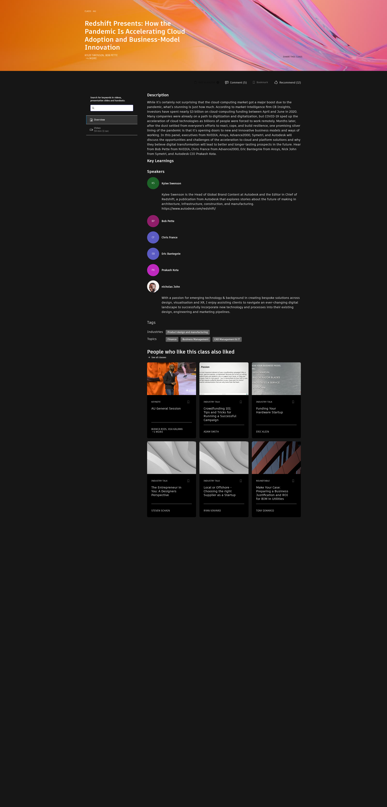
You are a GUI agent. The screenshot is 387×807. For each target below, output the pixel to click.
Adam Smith (211, 431)
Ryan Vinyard (212, 510)
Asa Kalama (175, 429)
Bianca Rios (159, 429)
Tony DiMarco (265, 510)
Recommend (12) (290, 82)
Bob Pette (111, 55)
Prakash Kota (170, 270)
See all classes (158, 357)
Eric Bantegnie (171, 254)
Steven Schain (160, 510)
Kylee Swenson (94, 55)
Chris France (169, 237)
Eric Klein (262, 431)
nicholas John (171, 287)
